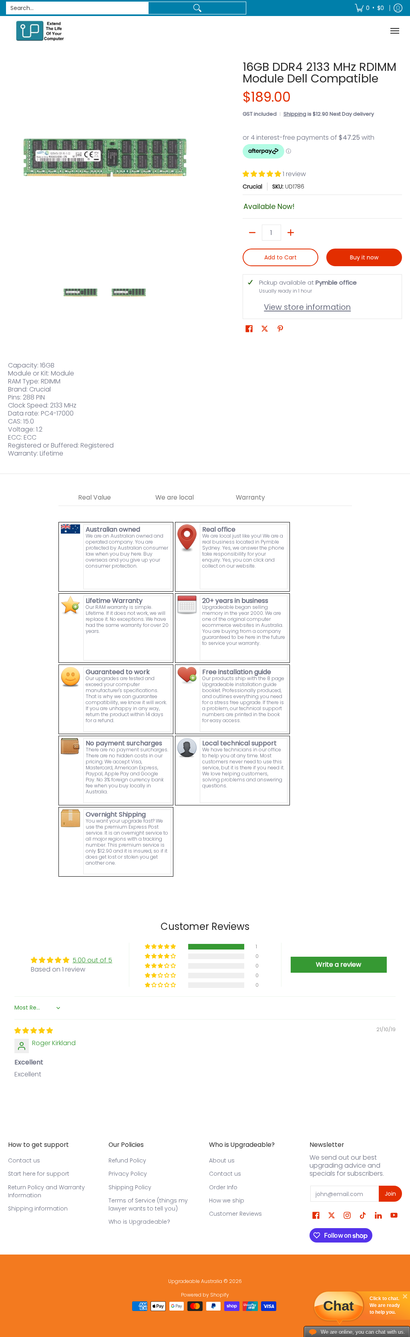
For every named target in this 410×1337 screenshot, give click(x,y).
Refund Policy (127, 1160)
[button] (263, 174)
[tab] (94, 498)
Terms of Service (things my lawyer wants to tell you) (148, 1204)
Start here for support (38, 1174)
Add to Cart (280, 257)
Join (390, 1194)
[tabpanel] (205, 692)
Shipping (294, 113)
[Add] (290, 232)
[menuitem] (369, 8)
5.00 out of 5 (92, 960)
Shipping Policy (130, 1187)
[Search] (197, 8)
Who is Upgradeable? (139, 1222)
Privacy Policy (128, 1174)
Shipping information (38, 1209)
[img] (33, 1030)
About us (222, 1160)
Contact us (24, 1160)
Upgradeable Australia (195, 1281)
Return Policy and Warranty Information (46, 1191)
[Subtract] (252, 232)
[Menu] (395, 30)
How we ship (226, 1200)
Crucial (252, 187)
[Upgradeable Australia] (40, 30)
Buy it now (364, 257)
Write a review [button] (338, 964)
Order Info (223, 1187)
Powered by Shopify (205, 1294)
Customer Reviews (235, 1214)
